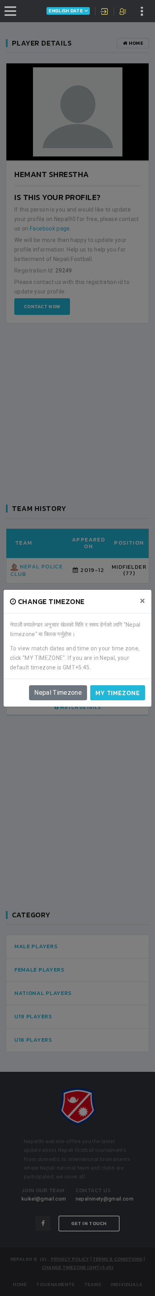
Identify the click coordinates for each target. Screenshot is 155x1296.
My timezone (117, 693)
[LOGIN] (104, 12)
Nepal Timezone (58, 692)
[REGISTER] (123, 12)
